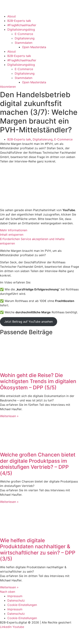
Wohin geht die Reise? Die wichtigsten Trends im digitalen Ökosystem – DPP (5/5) (38, 381)
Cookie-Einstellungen (22, 605)
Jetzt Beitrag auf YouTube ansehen (28, 321)
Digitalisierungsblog (21, 29)
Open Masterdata (34, 47)
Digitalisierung (25, 38)
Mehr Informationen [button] (13, 230)
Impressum (14, 596)
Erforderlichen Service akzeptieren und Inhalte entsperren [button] (32, 241)
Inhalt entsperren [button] (11, 234)
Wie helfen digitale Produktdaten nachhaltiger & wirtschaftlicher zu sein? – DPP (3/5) (37, 549)
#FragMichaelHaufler (21, 25)
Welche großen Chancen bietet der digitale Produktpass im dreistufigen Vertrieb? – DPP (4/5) (37, 464)
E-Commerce (24, 34)
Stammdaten (23, 42)
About (11, 16)
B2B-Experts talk (19, 21)
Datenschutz (16, 600)
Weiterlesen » (9, 416)
